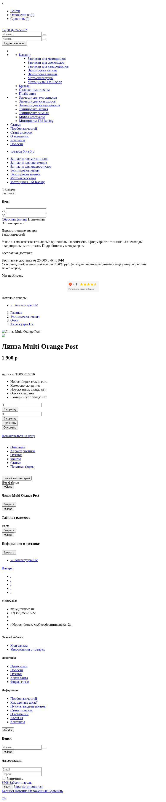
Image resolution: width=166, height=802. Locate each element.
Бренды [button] (24, 86)
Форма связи (19, 682)
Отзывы (16, 674)
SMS (5, 782)
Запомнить (14, 778)
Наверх (7, 568)
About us (16, 718)
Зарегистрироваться (28, 786)
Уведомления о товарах (27, 649)
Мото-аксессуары (40, 78)
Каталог (25, 55)
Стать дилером (21, 132)
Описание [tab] (17, 447)
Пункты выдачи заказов (28, 706)
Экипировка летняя (42, 70)
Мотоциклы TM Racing (45, 82)
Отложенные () (22, 15)
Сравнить (9, 423)
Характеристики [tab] (22, 451)
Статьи (15, 124)
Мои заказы (19, 645)
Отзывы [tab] (16, 455)
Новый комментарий (16, 478)
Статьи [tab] (15, 463)
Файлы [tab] (15, 459)
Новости (16, 144)
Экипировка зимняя (42, 74)
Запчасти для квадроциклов (48, 66)
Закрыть (8, 504)
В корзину (9, 409)
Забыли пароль (21, 782)
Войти (15, 11)
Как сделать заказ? (24, 702)
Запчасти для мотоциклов (47, 58)
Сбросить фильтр (14, 219)
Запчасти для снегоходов (46, 62)
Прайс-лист (27, 93)
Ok (4, 798)
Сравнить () (19, 18)
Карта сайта (19, 678)
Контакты (17, 140)
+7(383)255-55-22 (14, 30)
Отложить (9, 427)
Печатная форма (22, 466)
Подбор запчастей (23, 128)
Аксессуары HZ (24, 305)
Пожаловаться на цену (18, 436)
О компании (19, 136)
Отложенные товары (34, 89)
